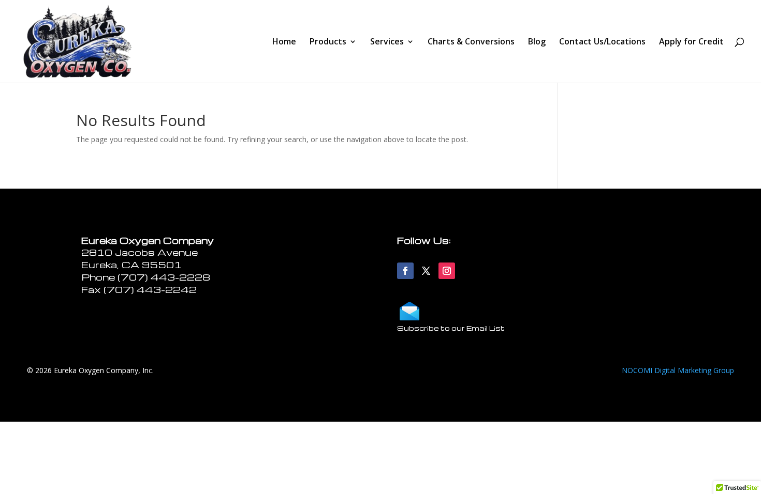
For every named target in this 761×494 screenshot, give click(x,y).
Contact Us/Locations (602, 42)
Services (387, 42)
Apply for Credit (691, 42)
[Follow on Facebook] (405, 271)
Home (284, 42)
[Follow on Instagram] (446, 271)
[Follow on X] (426, 271)
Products (328, 42)
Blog (537, 42)
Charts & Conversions (471, 42)
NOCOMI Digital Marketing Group (678, 370)
